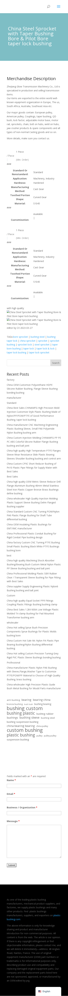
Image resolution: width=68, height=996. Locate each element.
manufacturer (14, 397)
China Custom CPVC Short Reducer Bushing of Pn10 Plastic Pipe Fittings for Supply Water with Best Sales (32, 467)
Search (55, 362)
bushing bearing (42, 704)
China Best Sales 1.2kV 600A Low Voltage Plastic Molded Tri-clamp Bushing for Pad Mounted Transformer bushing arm (33, 613)
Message (13, 821)
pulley (39, 735)
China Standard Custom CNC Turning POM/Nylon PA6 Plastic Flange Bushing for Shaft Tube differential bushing (33, 515)
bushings (12, 717)
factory (10, 379)
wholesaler (12, 622)
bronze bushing (15, 704)
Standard (11, 402)
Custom (11, 595)
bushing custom (25, 708)
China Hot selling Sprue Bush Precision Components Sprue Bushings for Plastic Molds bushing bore (31, 631)
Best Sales (12, 476)
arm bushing (13, 699)
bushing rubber (45, 713)
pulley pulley (50, 735)
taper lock (28, 348)
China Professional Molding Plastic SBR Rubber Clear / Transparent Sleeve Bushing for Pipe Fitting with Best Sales (34, 577)
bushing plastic (21, 713)
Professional (13, 662)
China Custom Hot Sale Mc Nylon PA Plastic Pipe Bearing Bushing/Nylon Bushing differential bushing (33, 644)
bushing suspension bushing (22, 721)
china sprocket (27, 340)
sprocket (42, 340)
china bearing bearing (21, 726)
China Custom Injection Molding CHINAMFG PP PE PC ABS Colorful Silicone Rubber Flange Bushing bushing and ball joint (34, 441)
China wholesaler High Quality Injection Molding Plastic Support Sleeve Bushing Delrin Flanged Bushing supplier (32, 502)
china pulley (42, 726)
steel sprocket (42, 344)
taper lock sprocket (39, 352)
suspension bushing (18, 739)
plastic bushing (21, 735)
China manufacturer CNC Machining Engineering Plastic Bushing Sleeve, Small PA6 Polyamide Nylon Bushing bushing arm (32, 428)
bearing (26, 700)
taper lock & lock (45, 348)
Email (11, 793)
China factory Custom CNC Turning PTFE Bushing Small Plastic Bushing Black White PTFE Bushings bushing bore (33, 546)
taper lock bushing (16, 352)
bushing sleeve (29, 717)
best (9, 555)
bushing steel (38, 336)
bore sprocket (20, 336)
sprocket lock (25, 344)
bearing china (41, 700)
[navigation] (48, 991)
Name (11, 780)
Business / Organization (22, 807)
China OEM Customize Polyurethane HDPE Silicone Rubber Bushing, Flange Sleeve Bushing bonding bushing (32, 388)
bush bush (28, 704)
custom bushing (25, 730)
